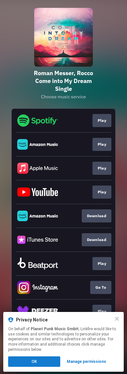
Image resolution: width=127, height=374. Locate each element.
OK (34, 361)
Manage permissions (86, 361)
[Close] (117, 319)
